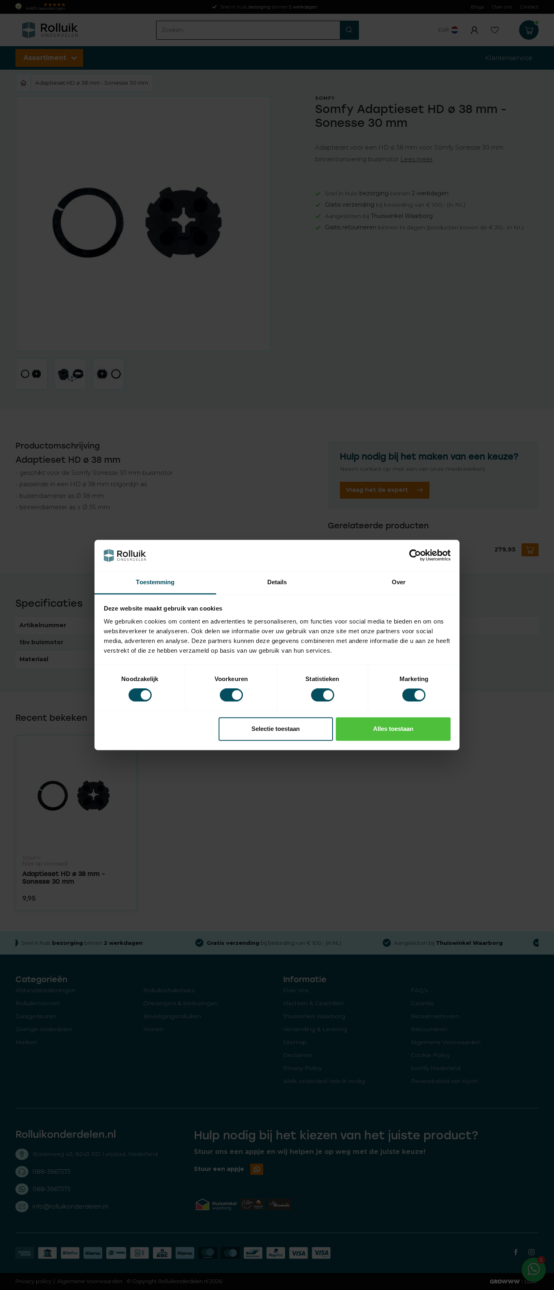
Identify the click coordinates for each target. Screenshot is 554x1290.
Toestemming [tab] (155, 582)
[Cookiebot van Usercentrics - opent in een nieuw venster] (415, 555)
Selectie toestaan (275, 728)
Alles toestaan (393, 728)
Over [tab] (399, 582)
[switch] (231, 695)
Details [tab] (277, 582)
